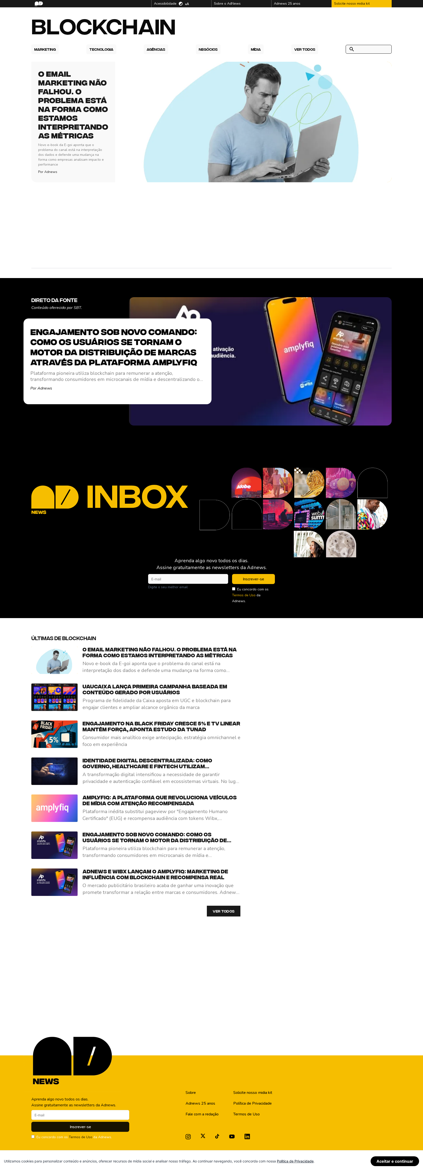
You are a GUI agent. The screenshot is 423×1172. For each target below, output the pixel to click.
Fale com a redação (202, 1114)
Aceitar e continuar (394, 1161)
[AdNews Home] (38, 3)
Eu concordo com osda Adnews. (250, 595)
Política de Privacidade (252, 1103)
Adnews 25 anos (200, 1103)
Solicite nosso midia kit (252, 1092)
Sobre (191, 1092)
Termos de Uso (244, 595)
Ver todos (224, 911)
